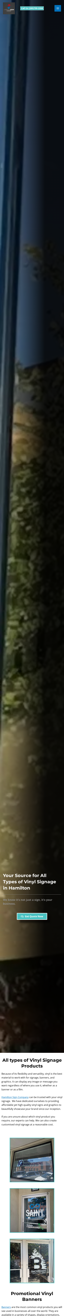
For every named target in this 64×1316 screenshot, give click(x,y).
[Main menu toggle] (57, 8)
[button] (32, 8)
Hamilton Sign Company (15, 1097)
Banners (6, 1307)
